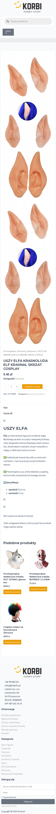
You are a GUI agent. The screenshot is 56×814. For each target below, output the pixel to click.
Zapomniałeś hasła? (9, 806)
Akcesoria (31, 351)
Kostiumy (22, 351)
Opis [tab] (5, 407)
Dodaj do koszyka (32, 386)
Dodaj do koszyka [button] (12, 592)
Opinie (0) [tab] (8, 413)
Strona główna (9, 351)
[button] (28, 40)
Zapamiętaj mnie (9, 797)
